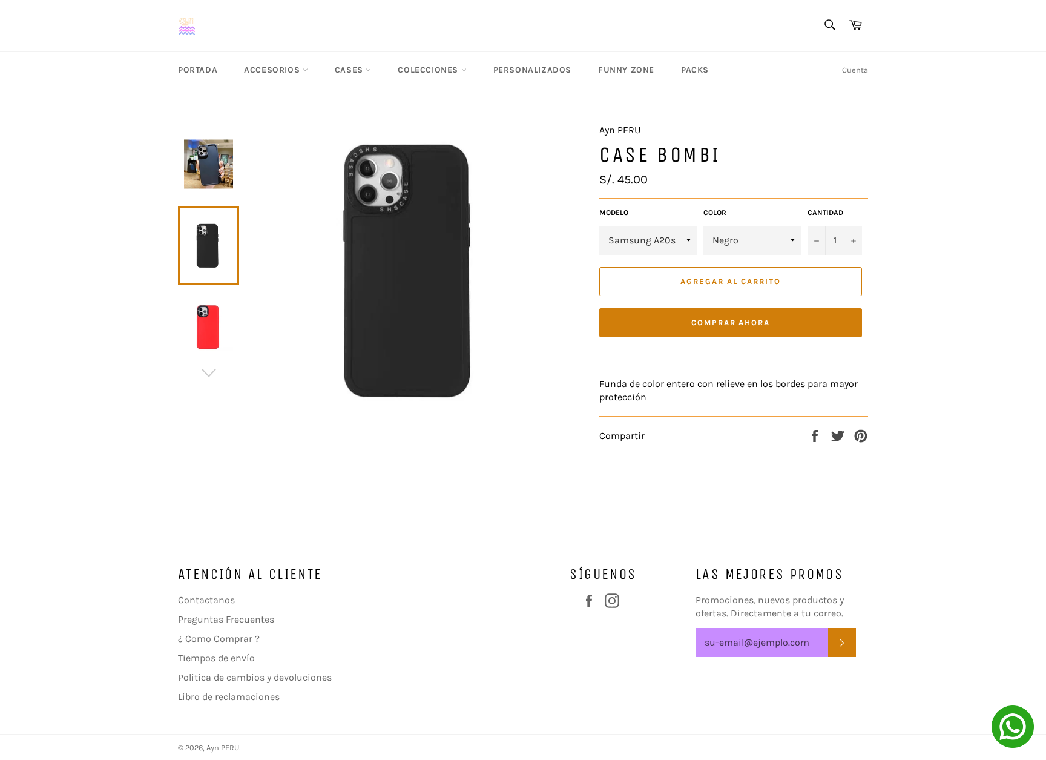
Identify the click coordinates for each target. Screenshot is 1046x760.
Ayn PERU (222, 747)
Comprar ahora (730, 322)
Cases (350, 70)
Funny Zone (626, 70)
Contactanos (206, 600)
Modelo (613, 212)
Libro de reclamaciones (229, 696)
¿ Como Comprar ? (219, 638)
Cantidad (825, 212)
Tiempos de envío (216, 658)
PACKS (695, 70)
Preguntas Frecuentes (226, 619)
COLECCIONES (429, 70)
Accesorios (273, 70)
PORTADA (197, 70)
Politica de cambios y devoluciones (255, 677)
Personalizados (532, 70)
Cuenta (855, 69)
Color (714, 212)
